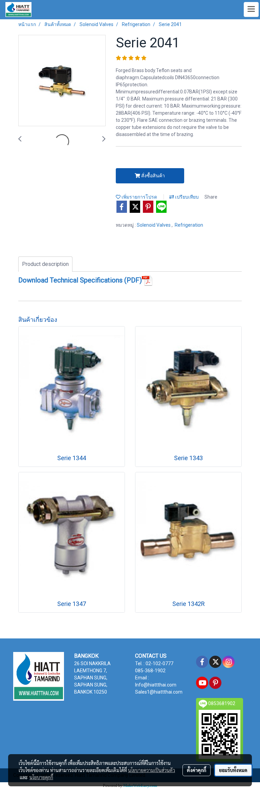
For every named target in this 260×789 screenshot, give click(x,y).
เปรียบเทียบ (186, 197)
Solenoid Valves (154, 225)
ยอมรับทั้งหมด (233, 770)
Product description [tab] (45, 264)
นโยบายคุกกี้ (41, 777)
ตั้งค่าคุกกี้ (196, 770)
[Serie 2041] (62, 81)
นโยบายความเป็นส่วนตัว (151, 770)
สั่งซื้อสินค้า (152, 175)
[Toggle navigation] (251, 9)
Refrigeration (189, 225)
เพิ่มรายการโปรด (139, 197)
